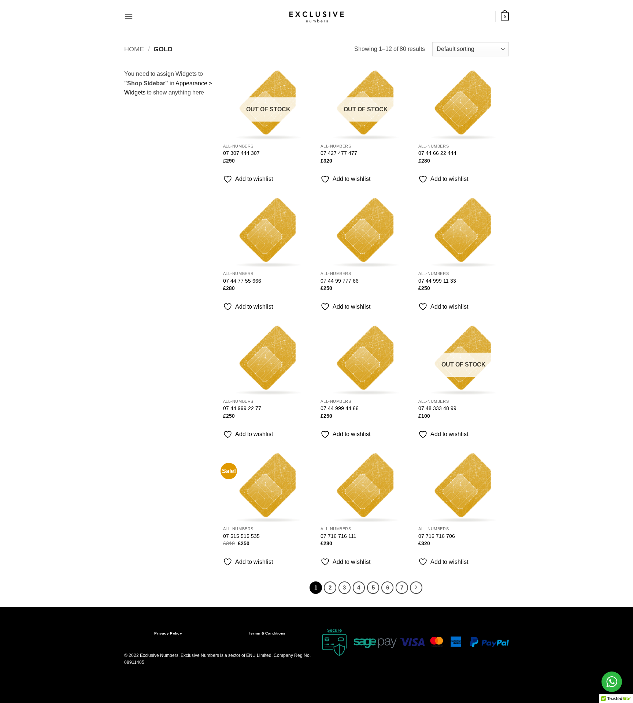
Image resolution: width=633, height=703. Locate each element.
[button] (128, 16)
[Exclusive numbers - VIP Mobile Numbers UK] (316, 16)
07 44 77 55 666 (242, 281)
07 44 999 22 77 (242, 408)
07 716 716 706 (436, 536)
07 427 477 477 (339, 153)
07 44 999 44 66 (340, 408)
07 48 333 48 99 (437, 408)
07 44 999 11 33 (437, 281)
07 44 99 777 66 (340, 281)
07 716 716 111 (338, 536)
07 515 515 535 (241, 536)
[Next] (416, 587)
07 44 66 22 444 (437, 153)
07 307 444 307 (241, 153)
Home (134, 49)
